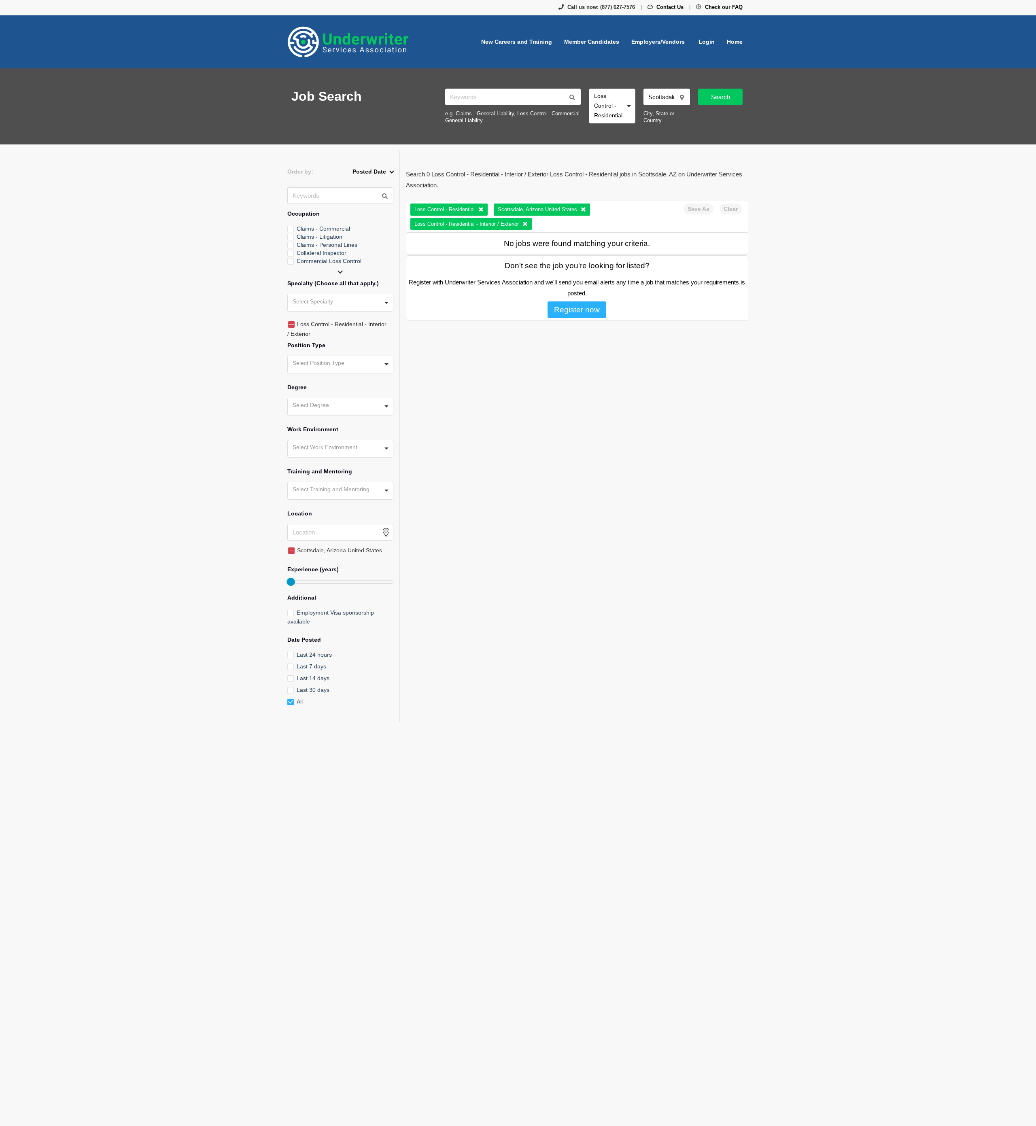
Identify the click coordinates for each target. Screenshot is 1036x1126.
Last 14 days (313, 678)
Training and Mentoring (319, 471)
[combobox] (612, 106)
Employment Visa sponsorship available (330, 617)
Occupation (303, 213)
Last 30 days (313, 690)
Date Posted (304, 639)
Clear (731, 209)
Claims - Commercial (323, 228)
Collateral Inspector (321, 253)
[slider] (291, 582)
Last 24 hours (314, 654)
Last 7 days (311, 666)
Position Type (306, 345)
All (300, 701)
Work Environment (312, 429)
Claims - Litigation (319, 236)
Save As (698, 209)
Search (720, 96)
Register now (577, 309)
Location (299, 513)
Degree (297, 387)
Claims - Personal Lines (327, 245)
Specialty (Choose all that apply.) (333, 283)
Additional (301, 597)
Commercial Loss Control (329, 261)
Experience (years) (313, 569)
